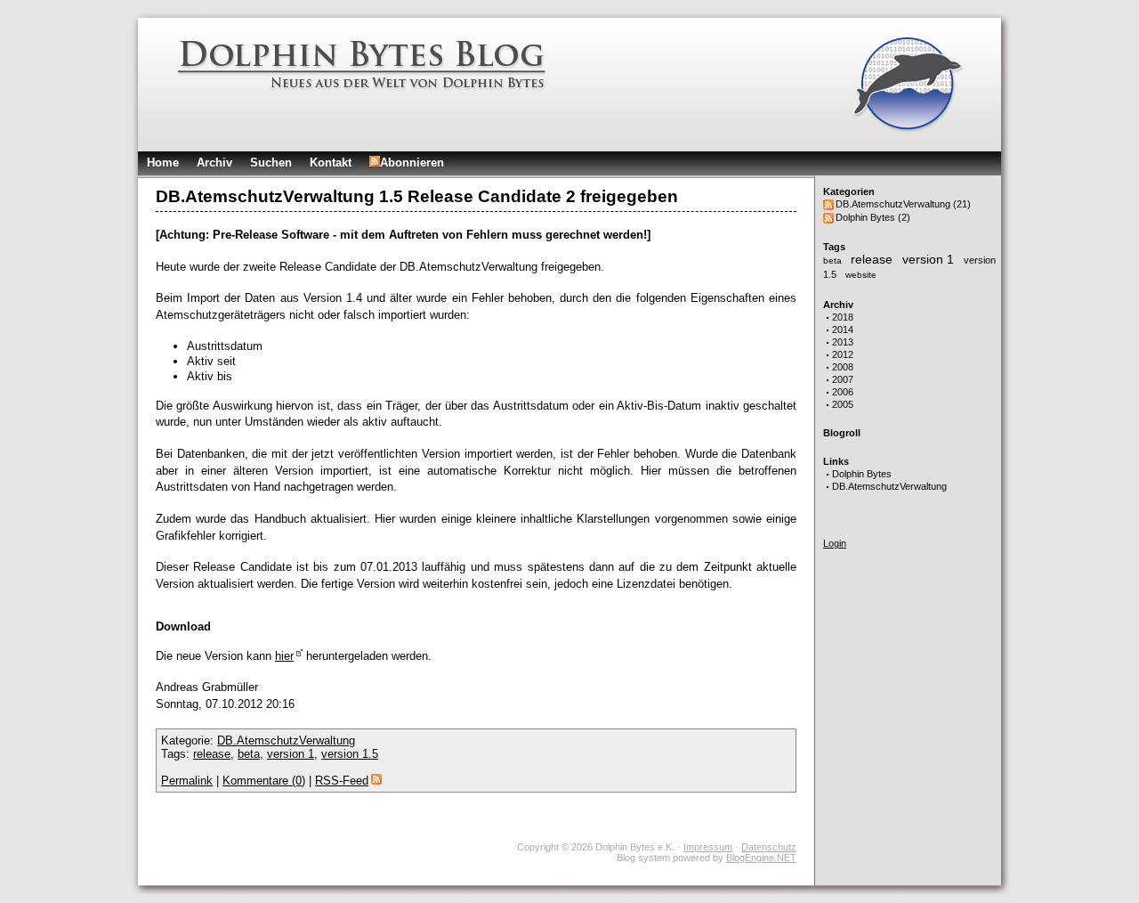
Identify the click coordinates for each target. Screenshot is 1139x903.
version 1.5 (349, 754)
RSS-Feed (341, 780)
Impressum (707, 847)
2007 (842, 379)
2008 (842, 367)
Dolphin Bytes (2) (873, 217)
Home (163, 162)
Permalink (187, 780)
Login (834, 543)
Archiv (214, 162)
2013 (842, 342)
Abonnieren (412, 162)
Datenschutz (768, 847)
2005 (842, 404)
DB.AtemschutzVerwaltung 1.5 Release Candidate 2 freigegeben (417, 196)
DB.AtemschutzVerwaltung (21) (903, 204)
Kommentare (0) (263, 780)
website (860, 275)
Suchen (271, 162)
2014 (842, 329)
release (873, 259)
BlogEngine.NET (761, 857)
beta (833, 260)
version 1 (929, 259)
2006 (842, 391)
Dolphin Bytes (862, 473)
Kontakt (330, 162)
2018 (842, 317)
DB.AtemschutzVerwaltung (889, 486)
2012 (842, 354)
